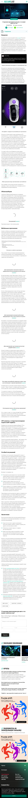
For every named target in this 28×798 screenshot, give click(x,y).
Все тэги (17, 774)
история (19, 37)
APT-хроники (4, 775)
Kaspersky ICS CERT (20, 779)
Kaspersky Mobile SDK (7, 596)
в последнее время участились (12, 568)
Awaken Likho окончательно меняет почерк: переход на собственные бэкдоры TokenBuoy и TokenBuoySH (14, 689)
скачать (17, 221)
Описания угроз (19, 777)
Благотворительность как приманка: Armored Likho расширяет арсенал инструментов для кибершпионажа (13, 684)
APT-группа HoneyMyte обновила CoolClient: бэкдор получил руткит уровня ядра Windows (13, 672)
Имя (2, 627)
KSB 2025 (3, 779)
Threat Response (5, 774)
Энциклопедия (4, 777)
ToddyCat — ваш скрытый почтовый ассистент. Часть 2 (13, 693)
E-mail (16, 627)
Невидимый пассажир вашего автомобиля (8, 658)
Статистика (18, 775)
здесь (13, 792)
